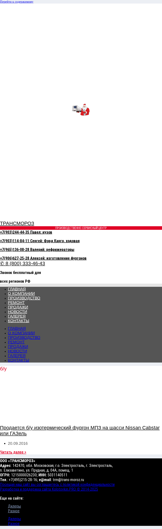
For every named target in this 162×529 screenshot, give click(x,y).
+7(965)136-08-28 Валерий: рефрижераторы (37, 249)
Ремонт (16, 302)
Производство (24, 298)
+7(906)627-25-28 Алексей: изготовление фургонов (43, 258)
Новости (17, 311)
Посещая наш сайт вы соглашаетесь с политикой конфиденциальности (57, 484)
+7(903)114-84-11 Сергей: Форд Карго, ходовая (40, 240)
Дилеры (14, 506)
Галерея (16, 316)
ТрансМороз (17, 223)
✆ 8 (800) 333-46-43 (22, 263)
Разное (14, 510)
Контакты (18, 321)
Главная (17, 289)
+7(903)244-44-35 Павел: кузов (26, 232)
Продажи (18, 307)
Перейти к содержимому (16, 1)
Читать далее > (13, 452)
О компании (21, 293)
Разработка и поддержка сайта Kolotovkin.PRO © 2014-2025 (49, 489)
